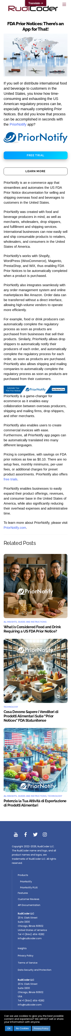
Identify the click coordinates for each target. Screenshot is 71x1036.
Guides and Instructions (32, 621)
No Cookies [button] (22, 1028)
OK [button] (9, 1028)
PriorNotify (18, 124)
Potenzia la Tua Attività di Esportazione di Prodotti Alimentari (35, 803)
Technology (11, 706)
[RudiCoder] (33, 10)
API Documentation (29, 905)
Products (23, 875)
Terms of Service (27, 962)
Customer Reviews (28, 899)
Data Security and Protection (34, 970)
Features (23, 893)
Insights (22, 948)
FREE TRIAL (35, 155)
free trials (10, 479)
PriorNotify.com (15, 527)
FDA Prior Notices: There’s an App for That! (35, 26)
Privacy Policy (25, 955)
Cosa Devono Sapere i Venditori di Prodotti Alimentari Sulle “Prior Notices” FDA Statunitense (31, 716)
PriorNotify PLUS (29, 887)
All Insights (10, 621)
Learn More (35, 171)
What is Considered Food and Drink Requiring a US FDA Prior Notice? (32, 629)
